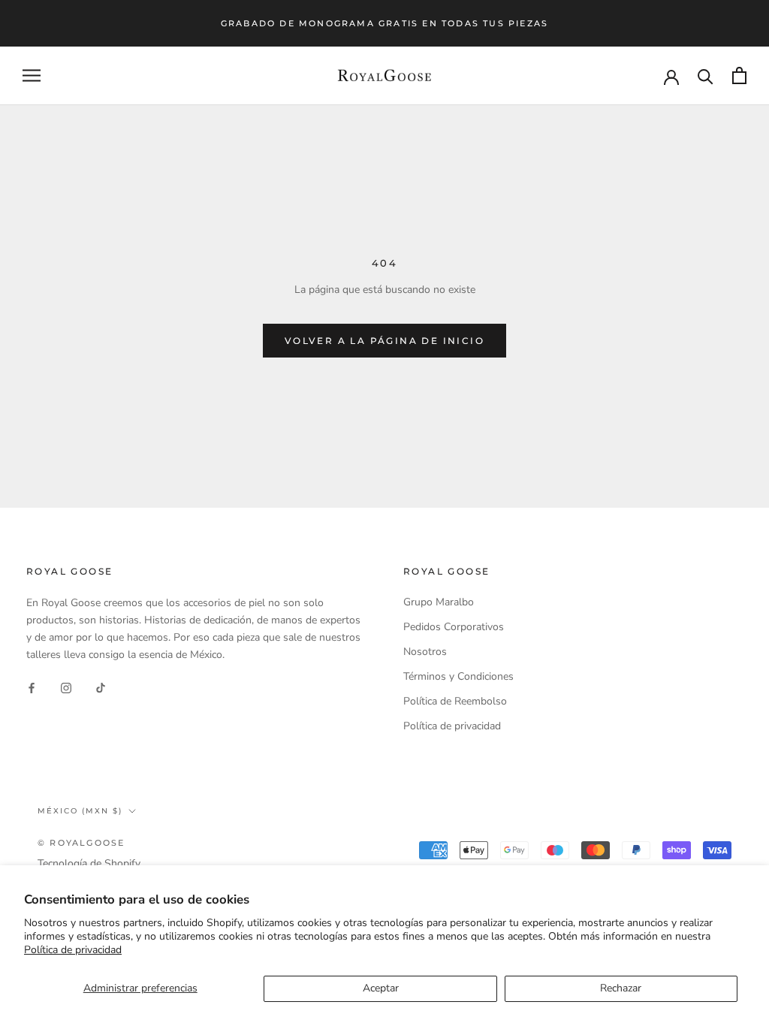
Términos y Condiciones (458, 676)
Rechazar (620, 988)
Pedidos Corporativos (453, 627)
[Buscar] (705, 75)
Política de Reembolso (455, 701)
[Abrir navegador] (32, 75)
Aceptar (381, 988)
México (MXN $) (80, 811)
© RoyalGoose (81, 842)
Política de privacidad (73, 950)
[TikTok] (100, 687)
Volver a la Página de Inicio (384, 340)
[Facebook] (31, 687)
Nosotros (425, 651)
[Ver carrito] (739, 75)
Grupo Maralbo (438, 602)
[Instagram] (66, 687)
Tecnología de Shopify (89, 863)
